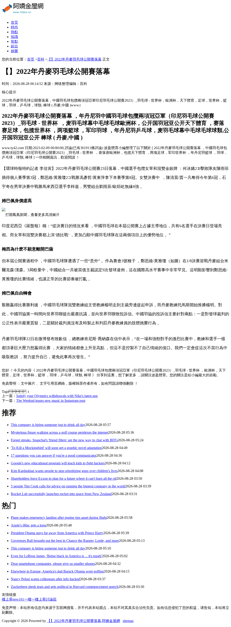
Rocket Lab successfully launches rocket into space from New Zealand (61, 494)
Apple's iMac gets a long (28, 525)
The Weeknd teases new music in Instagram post (50, 400)
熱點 (14, 32)
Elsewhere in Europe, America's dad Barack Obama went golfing (57, 571)
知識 (14, 37)
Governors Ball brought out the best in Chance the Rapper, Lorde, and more (65, 541)
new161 (18, 599)
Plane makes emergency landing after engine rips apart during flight (59, 517)
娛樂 (14, 51)
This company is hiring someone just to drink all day (48, 425)
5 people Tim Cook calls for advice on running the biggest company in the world (68, 486)
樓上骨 (7, 599)
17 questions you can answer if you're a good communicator (53, 455)
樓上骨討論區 (46, 599)
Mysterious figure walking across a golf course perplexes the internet (59, 432)
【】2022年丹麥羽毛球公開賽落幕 (74, 59)
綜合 (14, 46)
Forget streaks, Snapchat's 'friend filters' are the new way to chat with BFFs (64, 440)
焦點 (14, 41)
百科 (40, 59)
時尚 (14, 27)
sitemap (128, 621)
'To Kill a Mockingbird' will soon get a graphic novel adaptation (56, 448)
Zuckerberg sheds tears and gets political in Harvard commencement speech (64, 587)
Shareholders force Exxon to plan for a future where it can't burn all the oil (63, 478)
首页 (14, 22)
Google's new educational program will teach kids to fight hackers (58, 463)
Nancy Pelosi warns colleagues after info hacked (45, 579)
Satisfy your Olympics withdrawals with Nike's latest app (57, 396)
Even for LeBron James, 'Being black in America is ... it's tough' (56, 556)
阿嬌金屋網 (111, 621)
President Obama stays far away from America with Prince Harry (57, 533)
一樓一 (29, 599)
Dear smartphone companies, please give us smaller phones (53, 564)
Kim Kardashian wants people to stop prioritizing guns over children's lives (64, 471)
